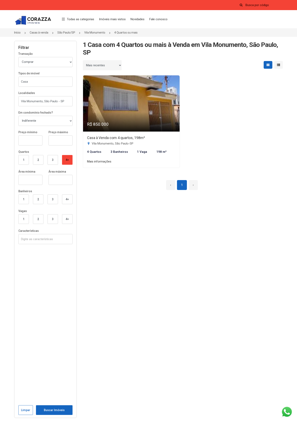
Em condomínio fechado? (35, 112)
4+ (67, 159)
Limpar (25, 410)
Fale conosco (158, 19)
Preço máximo (58, 132)
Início (17, 32)
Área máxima (57, 171)
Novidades (137, 19)
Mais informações (99, 161)
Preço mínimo (27, 132)
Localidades (26, 93)
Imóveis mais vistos (112, 19)
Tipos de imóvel (29, 73)
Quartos (23, 151)
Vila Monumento (94, 32)
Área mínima (26, 171)
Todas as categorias (80, 19)
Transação (25, 53)
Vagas (22, 211)
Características (28, 230)
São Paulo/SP (66, 32)
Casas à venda (39, 32)
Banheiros (25, 191)
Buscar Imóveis (54, 410)
